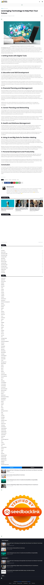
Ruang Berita (3, 398)
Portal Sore (3, 387)
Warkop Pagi (3, 456)
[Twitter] (12, 183)
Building (2, 284)
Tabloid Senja (3, 431)
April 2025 (22, 258)
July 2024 (22, 271)
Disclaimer (26, 583)
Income (2, 335)
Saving (2, 403)
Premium (19, 581)
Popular (11, 467)
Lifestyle (2, 354)
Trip (2, 445)
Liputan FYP (3, 357)
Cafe (2, 287)
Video (2, 450)
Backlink (2, 283)
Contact (14, 583)
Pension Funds (3, 374)
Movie (2, 369)
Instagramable (4, 338)
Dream (2, 303)
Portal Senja (3, 384)
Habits (2, 327)
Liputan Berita (3, 355)
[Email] (19, 183)
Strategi (2, 415)
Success (2, 421)
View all (41, 197)
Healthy (2, 330)
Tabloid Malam (4, 428)
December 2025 (22, 253)
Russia (2, 401)
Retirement (3, 395)
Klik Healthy (3, 350)
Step (2, 412)
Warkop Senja (3, 458)
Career (2, 289)
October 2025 (22, 256)
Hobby (2, 331)
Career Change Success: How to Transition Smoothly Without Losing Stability (22, 479)
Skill (1, 406)
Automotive (3, 281)
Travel (2, 442)
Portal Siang (3, 385)
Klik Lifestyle (3, 352)
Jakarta (2, 344)
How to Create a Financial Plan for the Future (16, 474)
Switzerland (3, 426)
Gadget (2, 322)
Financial (2, 313)
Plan (2, 379)
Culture (2, 297)
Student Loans (4, 420)
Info (2, 336)
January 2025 (22, 263)
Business (2, 286)
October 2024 (22, 266)
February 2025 (22, 261)
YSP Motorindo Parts (5, 464)
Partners (33, 583)
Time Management (4, 439)
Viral (2, 452)
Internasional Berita (5, 341)
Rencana (3, 391)
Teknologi (3, 436)
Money (2, 366)
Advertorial (3, 278)
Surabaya (3, 425)
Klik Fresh (2, 349)
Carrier (2, 290)
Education (6, 8)
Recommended (4, 388)
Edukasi (2, 306)
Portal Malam (3, 382)
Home (2, 8)
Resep (2, 393)
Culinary (2, 295)
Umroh (2, 448)
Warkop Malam (4, 455)
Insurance (3, 339)
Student (2, 418)
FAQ (29, 583)
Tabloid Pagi (3, 429)
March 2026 (22, 252)
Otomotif (3, 373)
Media (2, 365)
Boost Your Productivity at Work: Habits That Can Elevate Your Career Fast (7, 209)
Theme (28, 581)
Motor (2, 368)
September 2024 (22, 267)
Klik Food (2, 347)
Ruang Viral (3, 399)
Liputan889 (3, 358)
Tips (17, 179)
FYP (1, 320)
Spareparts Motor (4, 410)
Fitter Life (3, 314)
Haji (2, 328)
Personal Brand (4, 376)
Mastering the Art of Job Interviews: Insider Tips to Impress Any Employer (35, 209)
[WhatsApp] (17, 183)
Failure (2, 308)
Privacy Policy (19, 583)
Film (2, 309)
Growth (2, 325)
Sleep (2, 407)
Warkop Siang (3, 459)
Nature (2, 371)
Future (10, 179)
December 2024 (22, 264)
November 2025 (22, 255)
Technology (14, 179)
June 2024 (22, 272)
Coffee (2, 292)
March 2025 (22, 260)
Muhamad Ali (10, 187)
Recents (32, 467)
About (10, 583)
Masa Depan (3, 363)
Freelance (3, 317)
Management (3, 362)
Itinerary (2, 343)
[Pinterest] (14, 183)
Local (2, 360)
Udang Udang (3, 447)
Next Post (40, 242)
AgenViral (3, 279)
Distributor (3, 300)
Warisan (2, 453)
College (2, 294)
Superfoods (3, 423)
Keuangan (3, 346)
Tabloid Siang (3, 433)
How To (2, 333)
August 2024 (22, 269)
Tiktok (2, 437)
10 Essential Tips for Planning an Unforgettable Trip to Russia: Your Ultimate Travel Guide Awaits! (24, 471)
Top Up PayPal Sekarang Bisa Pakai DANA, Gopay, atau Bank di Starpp (21, 570)
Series (2, 404)
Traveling (3, 444)
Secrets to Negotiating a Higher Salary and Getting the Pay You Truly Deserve (21, 209)
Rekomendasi (3, 390)
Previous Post (4, 242)
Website (2, 461)
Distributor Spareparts (5, 301)
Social (2, 409)
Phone (2, 377)
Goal (2, 324)
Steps (2, 414)
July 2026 (22, 250)
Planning (2, 380)
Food (2, 316)
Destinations (3, 298)
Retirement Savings (5, 396)
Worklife (2, 463)
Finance (2, 311)
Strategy (3, 417)
